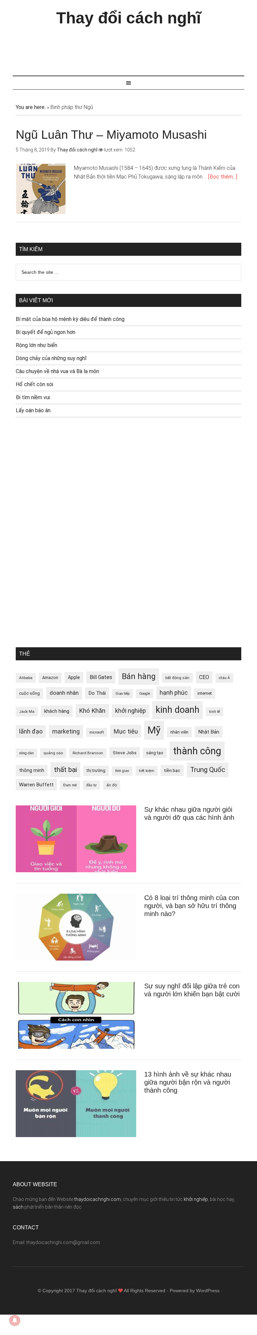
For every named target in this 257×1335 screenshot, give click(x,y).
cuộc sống (29, 693)
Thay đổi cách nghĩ (128, 18)
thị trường (96, 770)
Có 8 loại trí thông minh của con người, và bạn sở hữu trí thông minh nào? (191, 905)
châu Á (224, 678)
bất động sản (177, 677)
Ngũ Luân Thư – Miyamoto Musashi (111, 134)
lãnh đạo (30, 731)
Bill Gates (101, 677)
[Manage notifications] (14, 1320)
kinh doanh (177, 709)
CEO (204, 677)
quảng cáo (53, 753)
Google (144, 693)
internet (204, 693)
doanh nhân (64, 693)
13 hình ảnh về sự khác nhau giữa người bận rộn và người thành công (187, 1082)
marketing (66, 731)
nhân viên (179, 732)
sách (18, 1207)
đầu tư (91, 785)
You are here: (31, 107)
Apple (74, 677)
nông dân (26, 753)
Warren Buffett (36, 785)
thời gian (122, 771)
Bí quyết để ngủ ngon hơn (45, 332)
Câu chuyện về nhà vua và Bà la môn (57, 371)
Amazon (50, 677)
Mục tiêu (125, 731)
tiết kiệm (146, 770)
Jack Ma (26, 711)
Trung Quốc (207, 770)
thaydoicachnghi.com (97, 1199)
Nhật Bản (208, 732)
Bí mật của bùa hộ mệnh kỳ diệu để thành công (70, 319)
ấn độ (111, 785)
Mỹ (154, 730)
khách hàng (56, 711)
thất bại (65, 769)
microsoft (96, 732)
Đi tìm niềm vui (33, 397)
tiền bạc (172, 770)
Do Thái (97, 693)
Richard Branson (88, 753)
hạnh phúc (174, 692)
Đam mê (70, 785)
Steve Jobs (125, 752)
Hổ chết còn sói (34, 384)
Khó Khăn (92, 710)
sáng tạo (154, 752)
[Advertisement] (134, 48)
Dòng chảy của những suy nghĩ (51, 358)
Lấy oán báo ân (33, 410)
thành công (197, 751)
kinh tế (214, 711)
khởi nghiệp (130, 710)
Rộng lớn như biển (36, 345)
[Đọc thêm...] (222, 177)
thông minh (31, 770)
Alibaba (25, 677)
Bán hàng (139, 676)
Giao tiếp (122, 693)
